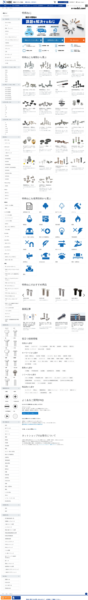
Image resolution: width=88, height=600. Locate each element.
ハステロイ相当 (8, 220)
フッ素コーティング (9, 553)
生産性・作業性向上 (29, 355)
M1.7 (6, 81)
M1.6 (6, 79)
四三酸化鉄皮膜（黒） (10, 518)
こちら (35, 429)
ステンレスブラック (9, 541)
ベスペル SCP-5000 (9, 307)
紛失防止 (7, 477)
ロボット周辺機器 (29, 377)
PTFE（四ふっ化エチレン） (11, 293)
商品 (6, 8)
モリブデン (6, 240)
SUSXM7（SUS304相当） (10, 167)
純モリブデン (8, 243)
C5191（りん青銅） (9, 205)
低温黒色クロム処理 (9, 566)
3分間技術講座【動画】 (30, 383)
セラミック (6, 253)
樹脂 (5, 263)
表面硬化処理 (8, 538)
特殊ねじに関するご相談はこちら (30, 413)
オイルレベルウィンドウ (10, 60)
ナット (6, 25)
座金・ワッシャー (9, 28)
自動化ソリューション (53, 390)
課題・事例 (52, 346)
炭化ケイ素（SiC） (9, 259)
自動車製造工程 (50, 370)
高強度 (6, 442)
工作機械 (27, 370)
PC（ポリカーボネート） (10, 266)
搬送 (6, 489)
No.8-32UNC (8, 95)
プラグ (6, 34)
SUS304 (7, 161)
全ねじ (6, 495)
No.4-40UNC (8, 89)
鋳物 (50, 392)
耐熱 (6, 448)
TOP (3, 8)
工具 (6, 51)
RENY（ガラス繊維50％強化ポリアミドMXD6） (11, 304)
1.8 (6, 109)
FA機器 (64, 370)
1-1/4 (6, 130)
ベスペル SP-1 (8, 310)
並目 (6, 508)
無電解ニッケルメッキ (10, 521)
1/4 (6, 126)
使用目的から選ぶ (53, 40)
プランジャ (7, 48)
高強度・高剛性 (50, 358)
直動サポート (73, 390)
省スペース (7, 434)
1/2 (6, 124)
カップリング (28, 390)
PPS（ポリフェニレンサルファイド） (11, 289)
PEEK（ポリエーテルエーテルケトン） (12, 270)
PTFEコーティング (9, 544)
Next (84, 295)
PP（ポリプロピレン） (10, 285)
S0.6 (6, 70)
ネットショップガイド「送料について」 (48, 444)
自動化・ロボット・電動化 (56, 361)
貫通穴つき (7, 579)
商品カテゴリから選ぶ (31, 40)
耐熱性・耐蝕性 (60, 358)
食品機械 (42, 370)
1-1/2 (6, 128)
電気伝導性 (7, 463)
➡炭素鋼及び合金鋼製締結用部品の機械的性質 (32, 424)
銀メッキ (7, 560)
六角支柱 (7, 42)
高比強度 (7, 445)
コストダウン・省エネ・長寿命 (54, 355)
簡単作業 (7, 474)
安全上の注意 (41, 349)
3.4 (6, 116)
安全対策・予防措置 (40, 355)
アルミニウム (7, 182)
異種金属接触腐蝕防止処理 (11, 532)
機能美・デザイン (69, 358)
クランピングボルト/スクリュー (12, 39)
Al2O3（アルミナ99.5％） (10, 256)
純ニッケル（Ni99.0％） (10, 226)
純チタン (7, 192)
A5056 (6, 185)
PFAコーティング (9, 547)
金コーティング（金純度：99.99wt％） (11, 557)
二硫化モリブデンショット (11, 572)
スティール (6, 140)
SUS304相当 (8, 164)
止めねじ (7, 31)
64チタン (7, 195)
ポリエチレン (8, 316)
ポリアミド (7, 313)
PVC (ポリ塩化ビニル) (10, 296)
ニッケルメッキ (8, 527)
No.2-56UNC (8, 87)
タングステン (7, 246)
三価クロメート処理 (9, 524)
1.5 (6, 107)
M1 (6, 74)
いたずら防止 (8, 492)
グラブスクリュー (9, 45)
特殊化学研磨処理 (9, 535)
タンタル (6, 233)
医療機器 (58, 370)
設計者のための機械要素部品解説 (51, 380)
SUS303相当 (8, 158)
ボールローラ (8, 57)
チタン (5, 189)
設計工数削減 (28, 364)
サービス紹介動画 (43, 346)
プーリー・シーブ (64, 390)
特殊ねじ (35, 390)
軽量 (6, 471)
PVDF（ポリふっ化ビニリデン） (11, 299)
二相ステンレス (8, 152)
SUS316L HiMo (8, 173)
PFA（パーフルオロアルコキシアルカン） (11, 279)
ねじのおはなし (37, 380)
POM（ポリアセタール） (10, 282)
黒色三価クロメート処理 (10, 529)
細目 (6, 511)
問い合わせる (74, 40)
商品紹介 (27, 346)
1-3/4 (6, 132)
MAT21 (6, 223)
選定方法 (71, 346)
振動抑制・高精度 (67, 355)
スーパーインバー (9, 218)
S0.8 (6, 72)
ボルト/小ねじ (8, 22)
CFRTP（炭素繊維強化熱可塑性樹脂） (12, 320)
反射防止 (7, 457)
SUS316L (7, 176)
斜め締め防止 (8, 501)
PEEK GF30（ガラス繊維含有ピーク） (12, 274)
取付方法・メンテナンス (30, 349)
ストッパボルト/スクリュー (11, 37)
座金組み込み (8, 588)
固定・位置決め (8, 486)
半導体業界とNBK (39, 377)
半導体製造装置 (34, 370)
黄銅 (6, 208)
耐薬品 (6, 439)
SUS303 (7, 155)
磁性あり (7, 469)
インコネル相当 (8, 215)
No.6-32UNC (8, 93)
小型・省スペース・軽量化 (31, 358)
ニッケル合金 (7, 212)
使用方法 (65, 346)
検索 (86, 6)
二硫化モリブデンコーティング (12, 569)
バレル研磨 (7, 550)
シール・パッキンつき (10, 498)
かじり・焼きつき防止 (43, 361)
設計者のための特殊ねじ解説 (66, 380)
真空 (6, 425)
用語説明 (48, 349)
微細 (6, 436)
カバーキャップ (8, 54)
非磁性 (6, 466)
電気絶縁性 (7, 460)
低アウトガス (8, 428)
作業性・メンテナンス (69, 361)
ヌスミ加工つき (8, 585)
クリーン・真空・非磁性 (30, 361)
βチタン (7, 198)
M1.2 (6, 76)
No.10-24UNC (8, 99)
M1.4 (6, 77)
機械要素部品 (42, 390)
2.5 (6, 112)
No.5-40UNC (8, 91)
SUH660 (7, 179)
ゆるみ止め (7, 480)
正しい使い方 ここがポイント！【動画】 (64, 377)
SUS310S (7, 170)
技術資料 (59, 346)
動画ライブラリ (48, 377)
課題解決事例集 (28, 380)
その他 (34, 364)
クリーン (7, 431)
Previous (23, 295)
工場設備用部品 (43, 392)
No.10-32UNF (8, 97)
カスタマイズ (34, 346)
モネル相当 (7, 229)
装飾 (6, 483)
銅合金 (5, 202)
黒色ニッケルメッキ (9, 563)
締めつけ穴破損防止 (9, 454)
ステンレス (6, 146)
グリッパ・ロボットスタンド (31, 392)
